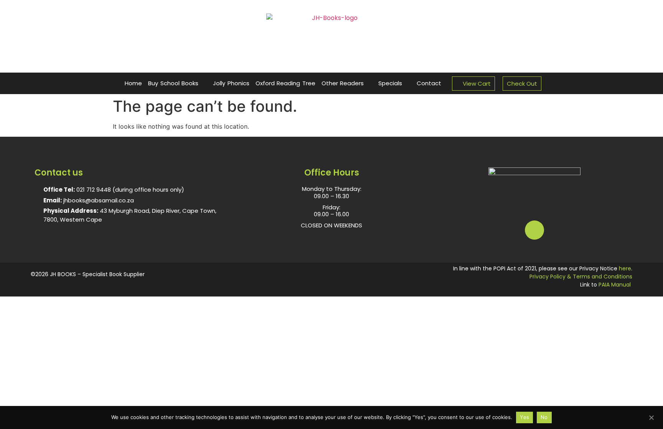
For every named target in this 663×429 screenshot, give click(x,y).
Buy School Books (173, 83)
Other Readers (343, 83)
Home (133, 83)
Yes (524, 417)
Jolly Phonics (231, 83)
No (544, 417)
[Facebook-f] (534, 230)
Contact (429, 83)
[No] (651, 417)
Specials (390, 83)
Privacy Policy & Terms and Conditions (580, 276)
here (625, 268)
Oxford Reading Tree (285, 83)
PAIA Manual (615, 284)
